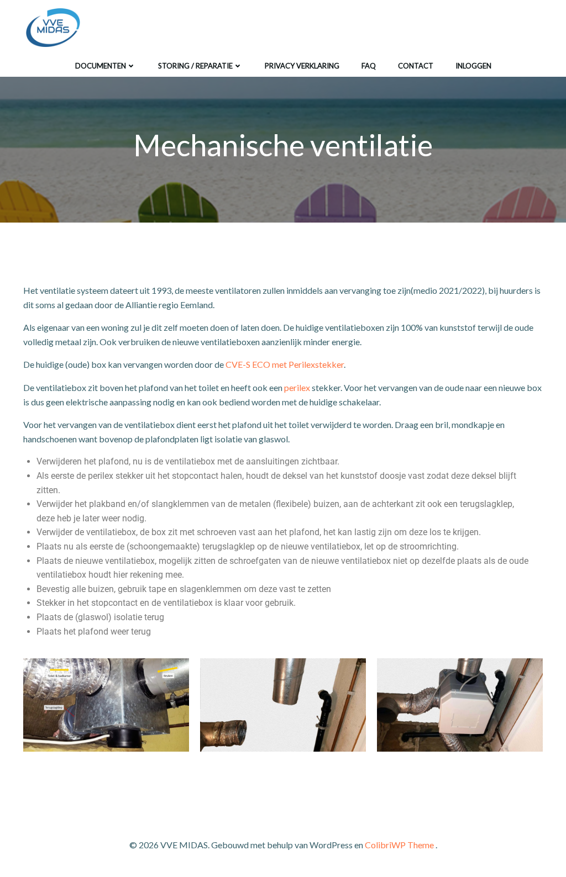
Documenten (100, 65)
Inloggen (473, 65)
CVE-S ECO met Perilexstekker (285, 364)
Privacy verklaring (302, 65)
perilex (297, 387)
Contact (415, 65)
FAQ (368, 65)
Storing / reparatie (195, 65)
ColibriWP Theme (399, 844)
